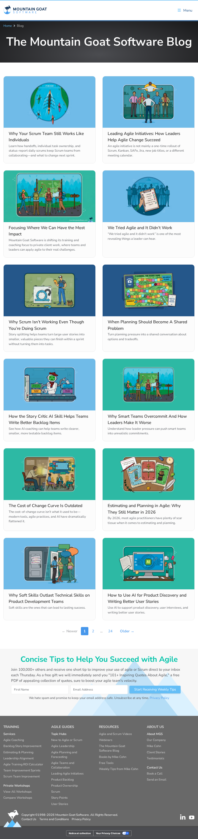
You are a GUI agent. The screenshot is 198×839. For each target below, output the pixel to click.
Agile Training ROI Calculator (23, 764)
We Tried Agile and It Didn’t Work (140, 228)
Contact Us (28, 819)
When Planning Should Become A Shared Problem (147, 325)
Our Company (156, 740)
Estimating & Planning (18, 752)
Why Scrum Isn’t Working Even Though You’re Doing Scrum (46, 325)
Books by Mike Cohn (112, 757)
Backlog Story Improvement (22, 746)
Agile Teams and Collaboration (62, 765)
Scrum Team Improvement (21, 776)
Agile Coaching (13, 740)
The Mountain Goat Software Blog (112, 748)
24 (110, 631)
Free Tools (106, 763)
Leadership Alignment (18, 758)
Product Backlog (62, 779)
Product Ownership (64, 785)
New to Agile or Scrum (66, 740)
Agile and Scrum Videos (115, 734)
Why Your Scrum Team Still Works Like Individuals (46, 137)
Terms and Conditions (54, 819)
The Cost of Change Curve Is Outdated (45, 505)
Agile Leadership (62, 746)
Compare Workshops (17, 798)
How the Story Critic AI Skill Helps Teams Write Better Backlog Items (48, 419)
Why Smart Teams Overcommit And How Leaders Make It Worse (147, 419)
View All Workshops (17, 792)
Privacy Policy (159, 698)
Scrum (55, 792)
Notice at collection (80, 833)
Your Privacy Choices (108, 833)
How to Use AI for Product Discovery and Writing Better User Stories (147, 598)
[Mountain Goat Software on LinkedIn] (183, 817)
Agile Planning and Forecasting (64, 754)
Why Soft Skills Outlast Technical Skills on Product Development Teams (49, 598)
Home (7, 26)
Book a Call (155, 773)
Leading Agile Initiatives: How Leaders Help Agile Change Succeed (144, 137)
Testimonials (155, 758)
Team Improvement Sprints (21, 770)
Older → (127, 631)
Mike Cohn (154, 746)
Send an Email (156, 779)
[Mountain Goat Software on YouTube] (192, 817)
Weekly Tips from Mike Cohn (118, 769)
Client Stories (156, 752)
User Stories (59, 804)
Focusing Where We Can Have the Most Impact (47, 231)
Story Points (59, 798)
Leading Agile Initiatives (67, 773)
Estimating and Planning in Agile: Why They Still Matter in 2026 (144, 509)
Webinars (105, 740)
